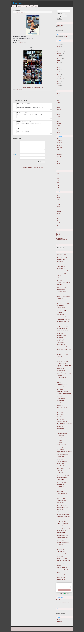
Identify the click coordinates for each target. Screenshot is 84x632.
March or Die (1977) (60, 488)
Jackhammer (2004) (60, 447)
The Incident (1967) (60, 544)
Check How (25, 167)
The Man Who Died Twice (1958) (62, 523)
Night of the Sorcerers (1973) (62, 277)
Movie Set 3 (58, 234)
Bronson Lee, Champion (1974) (62, 270)
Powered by (61, 593)
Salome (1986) (59, 430)
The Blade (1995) (60, 379)
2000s (58, 175)
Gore (58, 149)
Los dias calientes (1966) (61, 491)
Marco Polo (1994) (60, 412)
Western (58, 85)
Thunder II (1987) (60, 442)
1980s (58, 178)
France (58, 197)
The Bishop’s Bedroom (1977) (62, 384)
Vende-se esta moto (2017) (61, 574)
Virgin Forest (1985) (60, 347)
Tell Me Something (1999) (61, 287)
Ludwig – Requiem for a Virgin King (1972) (64, 373)
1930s (58, 187)
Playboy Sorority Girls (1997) (62, 407)
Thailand (58, 204)
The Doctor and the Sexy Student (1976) (64, 553)
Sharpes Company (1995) (61, 310)
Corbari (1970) (49, 94)
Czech (58, 125)
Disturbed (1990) (60, 337)
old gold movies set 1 (59, 238)
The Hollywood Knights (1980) (62, 316)
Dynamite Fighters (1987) (61, 268)
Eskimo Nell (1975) (60, 540)
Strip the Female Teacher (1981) (62, 354)
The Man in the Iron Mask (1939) (62, 361)
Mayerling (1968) (60, 261)
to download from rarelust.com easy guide (35, 167)
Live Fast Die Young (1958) (61, 254)
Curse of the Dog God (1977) (62, 323)
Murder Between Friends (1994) (62, 507)
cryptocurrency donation (60, 604)
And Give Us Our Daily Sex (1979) (63, 519)
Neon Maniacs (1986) (60, 428)
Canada (58, 213)
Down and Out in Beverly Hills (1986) (63, 560)
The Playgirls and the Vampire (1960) (63, 319)
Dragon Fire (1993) (60, 294)
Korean (58, 132)
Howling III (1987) (60, 426)
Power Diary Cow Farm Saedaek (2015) (63, 514)
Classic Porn (59, 53)
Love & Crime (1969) (60, 368)
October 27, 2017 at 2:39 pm (25, 121)
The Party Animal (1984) (61, 398)
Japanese (59, 98)
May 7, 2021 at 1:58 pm (23, 112)
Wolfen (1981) (16, 94)
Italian (58, 100)
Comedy (58, 55)
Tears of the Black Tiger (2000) (62, 569)
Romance (59, 74)
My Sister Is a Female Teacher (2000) (63, 409)
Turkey (58, 222)
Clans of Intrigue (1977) (61, 314)
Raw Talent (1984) (60, 459)
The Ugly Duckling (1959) (61, 271)
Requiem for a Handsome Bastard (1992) (64, 296)
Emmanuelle (59, 154)
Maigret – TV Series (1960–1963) (62, 330)
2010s (58, 173)
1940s (58, 185)
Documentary (59, 58)
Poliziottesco (59, 142)
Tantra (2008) (59, 356)
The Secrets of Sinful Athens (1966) (63, 475)
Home (14, 6)
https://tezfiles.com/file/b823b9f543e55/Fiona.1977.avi (33, 87)
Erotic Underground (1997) (61, 466)
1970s (17, 89)
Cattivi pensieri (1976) (61, 498)
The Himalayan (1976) (61, 312)
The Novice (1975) (60, 486)
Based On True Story (60, 151)
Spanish (58, 95)
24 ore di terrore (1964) (61, 403)
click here (65, 36)
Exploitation (59, 138)
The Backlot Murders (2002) (62, 346)
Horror (58, 65)
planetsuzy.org (59, 621)
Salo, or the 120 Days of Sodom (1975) (63, 282)
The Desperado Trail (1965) (61, 363)
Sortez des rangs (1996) (61, 370)
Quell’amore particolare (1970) (62, 567)
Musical (58, 159)
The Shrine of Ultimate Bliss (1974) (63, 263)
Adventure (59, 44)
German (58, 102)
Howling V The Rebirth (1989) (62, 477)
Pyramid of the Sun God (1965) (62, 259)
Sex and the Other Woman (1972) (63, 542)
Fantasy (58, 62)
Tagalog (58, 116)
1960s (58, 182)
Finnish (58, 111)
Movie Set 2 (58, 233)
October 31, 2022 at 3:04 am (25, 103)
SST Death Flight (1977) (61, 449)
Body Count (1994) (60, 463)
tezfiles (57, 27)
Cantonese (59, 112)
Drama (58, 60)
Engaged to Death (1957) (61, 444)
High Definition (59, 147)
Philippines (59, 216)
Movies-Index (20, 6)
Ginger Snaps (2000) (60, 479)
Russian (58, 128)
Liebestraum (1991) (60, 382)
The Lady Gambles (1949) (61, 438)
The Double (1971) (60, 375)
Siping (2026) (59, 470)
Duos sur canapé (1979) (61, 344)
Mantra (43, 629)
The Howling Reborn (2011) (61, 377)
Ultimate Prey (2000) (60, 400)
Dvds (58, 152)
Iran (58, 220)
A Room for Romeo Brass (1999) (62, 391)
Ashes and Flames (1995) (61, 431)
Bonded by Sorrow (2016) (61, 518)
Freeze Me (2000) (60, 389)
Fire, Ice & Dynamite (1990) (62, 505)
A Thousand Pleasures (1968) (62, 328)
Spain (58, 199)
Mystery (58, 69)
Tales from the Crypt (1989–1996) (61, 239)
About (36, 6)
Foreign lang (59, 64)
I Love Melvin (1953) (60, 546)
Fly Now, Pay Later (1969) (61, 530)
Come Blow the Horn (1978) (62, 512)
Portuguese (59, 123)
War (58, 83)
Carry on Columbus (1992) (61, 289)
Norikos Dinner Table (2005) (62, 558)
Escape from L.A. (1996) (61, 335)
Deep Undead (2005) (60, 293)
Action (58, 42)
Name (14, 151)
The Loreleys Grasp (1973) (61, 273)
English (19, 89)
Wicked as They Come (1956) (62, 525)
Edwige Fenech (60, 161)
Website (14, 157)
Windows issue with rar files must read (62, 602)
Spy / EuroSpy (59, 140)
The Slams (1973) (60, 333)
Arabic (58, 118)
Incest (58, 67)
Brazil (58, 208)
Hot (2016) (59, 300)
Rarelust (17, 3)
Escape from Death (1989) (61, 532)
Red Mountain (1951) (60, 484)
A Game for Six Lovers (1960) (62, 421)
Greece (58, 215)
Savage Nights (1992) (61, 563)
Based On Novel (60, 145)
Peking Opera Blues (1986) (61, 482)
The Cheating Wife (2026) (61, 521)
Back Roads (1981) (60, 547)
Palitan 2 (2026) (60, 414)
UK (21, 89)
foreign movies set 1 (59, 235)
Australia (58, 209)
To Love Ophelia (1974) (61, 456)
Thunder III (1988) (60, 437)
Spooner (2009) (59, 396)
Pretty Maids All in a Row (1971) (62, 380)
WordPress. (47, 629)
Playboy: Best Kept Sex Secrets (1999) (64, 511)
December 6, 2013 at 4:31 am (24, 128)
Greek (58, 105)
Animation (59, 46)
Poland (58, 225)
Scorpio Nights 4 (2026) (61, 577)
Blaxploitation (59, 158)
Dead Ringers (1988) (60, 340)
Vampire (58, 165)
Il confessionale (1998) (61, 358)
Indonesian (59, 109)
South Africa (59, 218)
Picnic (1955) (59, 416)
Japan (58, 202)
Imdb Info (21, 42)
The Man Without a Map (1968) (62, 493)
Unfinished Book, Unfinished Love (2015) (64, 468)
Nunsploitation (59, 163)
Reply (51, 109)
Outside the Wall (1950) (61, 579)
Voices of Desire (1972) (61, 549)
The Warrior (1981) (60, 435)
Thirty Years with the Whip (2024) (62, 461)
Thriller (58, 81)
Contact (26, 6)
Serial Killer (59, 156)
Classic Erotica (23, 12)
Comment (14, 143)
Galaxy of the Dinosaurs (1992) (62, 537)
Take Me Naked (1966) (61, 317)
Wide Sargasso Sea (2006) (61, 291)
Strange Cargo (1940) (60, 472)
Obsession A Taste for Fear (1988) (63, 321)
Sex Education (59, 78)
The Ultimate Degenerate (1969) (62, 326)
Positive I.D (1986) (60, 419)
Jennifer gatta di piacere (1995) (62, 575)
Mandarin (58, 114)
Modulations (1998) (60, 565)
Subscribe (64, 590)
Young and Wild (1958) (61, 307)
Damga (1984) (59, 495)
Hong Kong (59, 211)
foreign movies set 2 (59, 237)
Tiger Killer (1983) (60, 556)
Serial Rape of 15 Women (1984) (62, 454)
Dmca (32, 6)
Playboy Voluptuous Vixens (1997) (63, 303)
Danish (58, 107)
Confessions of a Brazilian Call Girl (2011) (64, 393)
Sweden (58, 206)
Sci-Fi (58, 76)
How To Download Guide (60, 599)
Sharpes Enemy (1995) (61, 264)
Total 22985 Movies (59, 25)
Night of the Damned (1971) (62, 489)
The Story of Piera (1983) (61, 500)
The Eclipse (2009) (60, 298)
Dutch (58, 121)
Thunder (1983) (59, 440)
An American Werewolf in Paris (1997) (63, 528)
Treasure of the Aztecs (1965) (62, 257)
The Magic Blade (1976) (61, 266)
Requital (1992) (59, 402)
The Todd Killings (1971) (61, 551)
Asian (58, 48)
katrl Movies (59, 619)
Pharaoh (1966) (59, 280)
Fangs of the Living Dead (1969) (62, 386)
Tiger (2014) (59, 275)
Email (14, 154)
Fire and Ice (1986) (60, 509)
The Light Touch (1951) (61, 342)
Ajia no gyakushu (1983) (61, 465)
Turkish (58, 130)
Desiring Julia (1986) (60, 502)
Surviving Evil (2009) (60, 405)
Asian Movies (58, 240)
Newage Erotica (60, 71)
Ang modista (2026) (60, 305)
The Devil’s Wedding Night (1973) (62, 433)
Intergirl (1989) (59, 284)
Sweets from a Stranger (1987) (62, 324)
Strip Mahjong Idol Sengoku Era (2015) (63, 516)
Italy (58, 195)
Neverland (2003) (60, 352)
